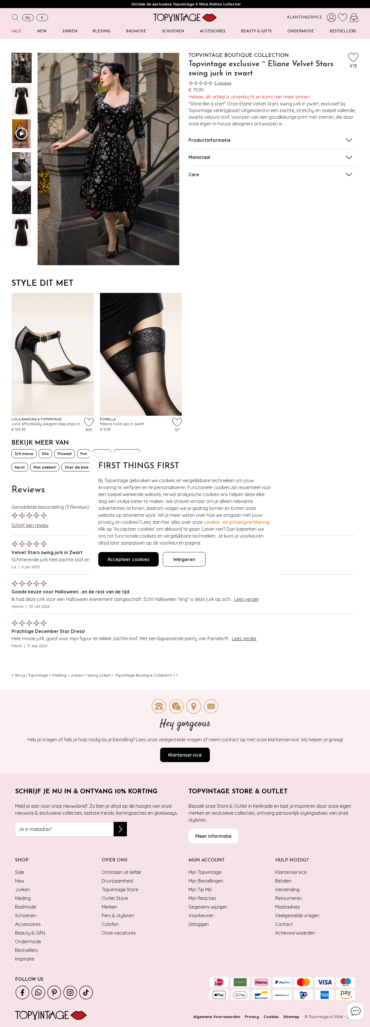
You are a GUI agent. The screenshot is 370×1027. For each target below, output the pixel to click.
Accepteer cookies (128, 559)
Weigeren (184, 559)
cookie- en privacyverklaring (236, 522)
